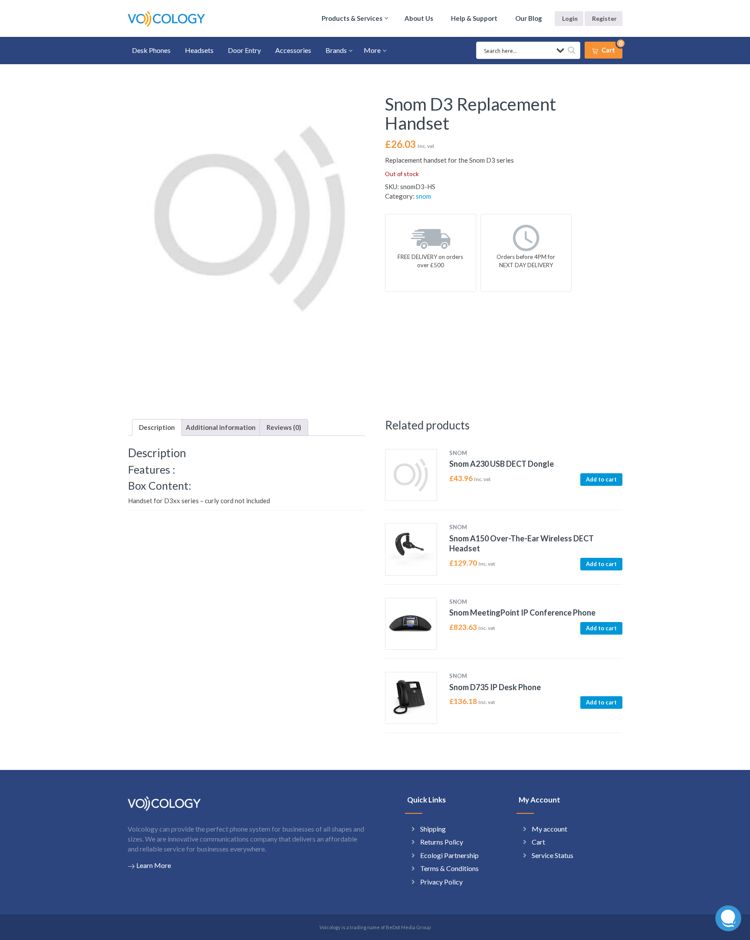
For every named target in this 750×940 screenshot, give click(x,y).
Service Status (552, 855)
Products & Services (352, 18)
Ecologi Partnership (449, 855)
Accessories (293, 50)
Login (570, 18)
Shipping (433, 829)
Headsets (199, 50)
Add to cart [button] (601, 479)
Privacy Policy (441, 882)
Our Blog (528, 18)
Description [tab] (157, 427)
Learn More (153, 865)
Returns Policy (441, 842)
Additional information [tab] (221, 427)
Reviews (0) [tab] (283, 427)
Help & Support (474, 18)
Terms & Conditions (449, 868)
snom (423, 196)
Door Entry (244, 50)
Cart (538, 842)
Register (604, 18)
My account (549, 829)
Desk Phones (151, 50)
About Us (419, 18)
